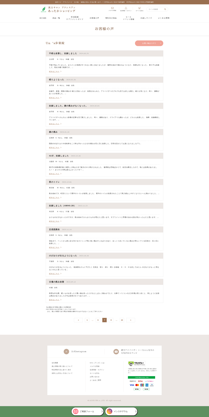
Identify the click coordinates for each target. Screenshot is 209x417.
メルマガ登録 (94, 366)
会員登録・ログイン (97, 370)
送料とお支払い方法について (62, 373)
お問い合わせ (94, 377)
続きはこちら (54, 71)
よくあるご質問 (95, 380)
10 (122, 320)
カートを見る (94, 373)
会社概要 (55, 363)
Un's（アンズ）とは (97, 363)
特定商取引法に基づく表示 (61, 370)
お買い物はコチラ (149, 43)
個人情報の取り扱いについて (62, 366)
